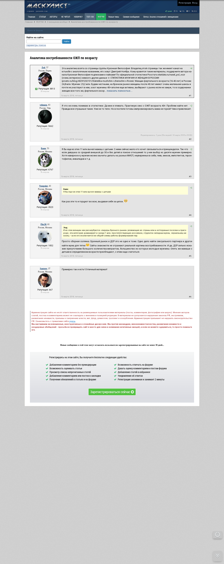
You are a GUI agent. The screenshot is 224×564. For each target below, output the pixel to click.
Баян (43, 148)
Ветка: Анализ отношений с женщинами (161, 16)
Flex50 (43, 224)
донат (169, 11)
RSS (195, 11)
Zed (43, 67)
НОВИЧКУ (78, 16)
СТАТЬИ (42, 16)
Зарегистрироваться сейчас (110, 391)
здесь (72, 321)
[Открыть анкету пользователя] (45, 85)
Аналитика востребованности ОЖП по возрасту (94, 22)
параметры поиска (36, 45)
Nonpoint (43, 186)
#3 (190, 176)
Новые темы (113, 16)
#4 (190, 215)
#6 (190, 297)
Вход (194, 2)
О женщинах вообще (57, 22)
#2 (190, 139)
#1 (190, 96)
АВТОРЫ (53, 16)
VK (182, 11)
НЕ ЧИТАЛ (65, 16)
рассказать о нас (42, 11)
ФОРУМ (101, 16)
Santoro (43, 268)
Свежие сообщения (131, 16)
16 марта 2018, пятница (72, 96)
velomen (43, 105)
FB (176, 11)
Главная (29, 22)
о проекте (30, 11)
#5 (190, 256)
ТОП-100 (90, 16)
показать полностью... (119, 90)
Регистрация (185, 2)
